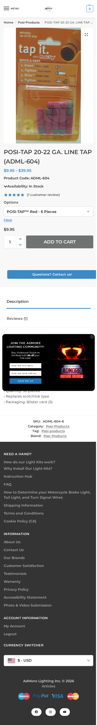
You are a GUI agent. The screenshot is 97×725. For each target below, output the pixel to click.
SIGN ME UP (25, 381)
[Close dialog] (92, 336)
